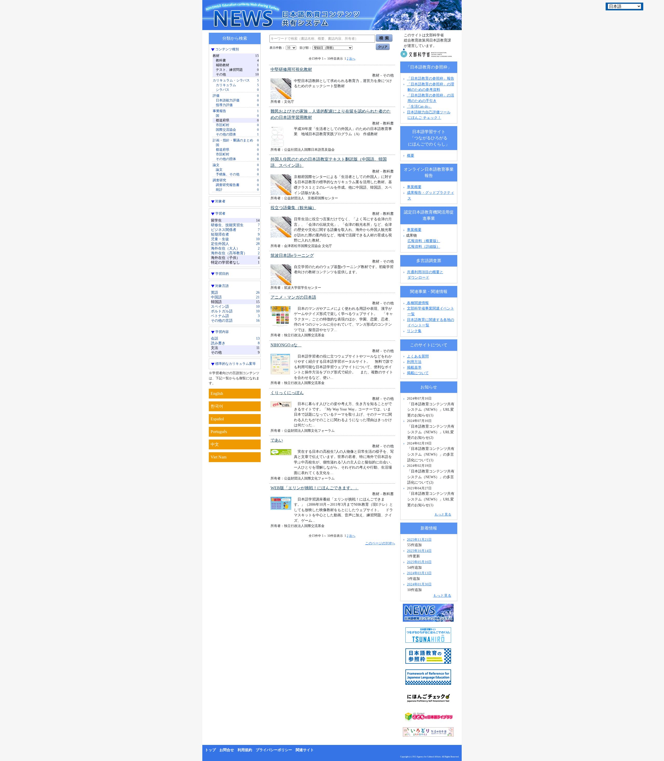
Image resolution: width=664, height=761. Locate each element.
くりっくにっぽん (287, 392)
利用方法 (414, 362)
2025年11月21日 (419, 539)
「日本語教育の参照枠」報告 (430, 78)
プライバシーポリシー (274, 750)
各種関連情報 (417, 303)
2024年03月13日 (419, 573)
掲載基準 (414, 367)
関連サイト (305, 750)
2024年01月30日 (419, 584)
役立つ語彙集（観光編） (293, 207)
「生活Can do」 (419, 106)
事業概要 (414, 187)
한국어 (217, 406)
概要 (410, 155)
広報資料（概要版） (423, 241)
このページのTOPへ (380, 543)
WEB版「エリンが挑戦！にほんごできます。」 (315, 488)
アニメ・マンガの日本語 (293, 297)
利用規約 (245, 750)
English (217, 393)
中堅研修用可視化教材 (291, 69)
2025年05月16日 (419, 562)
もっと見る (442, 514)
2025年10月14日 (419, 551)
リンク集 (414, 331)
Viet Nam (218, 457)
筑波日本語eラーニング (292, 255)
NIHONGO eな (286, 345)
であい (277, 440)
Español (217, 419)
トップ (210, 750)
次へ (352, 58)
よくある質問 (418, 356)
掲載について (418, 373)
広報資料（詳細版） (423, 246)
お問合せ (226, 750)
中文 (215, 444)
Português (219, 431)
